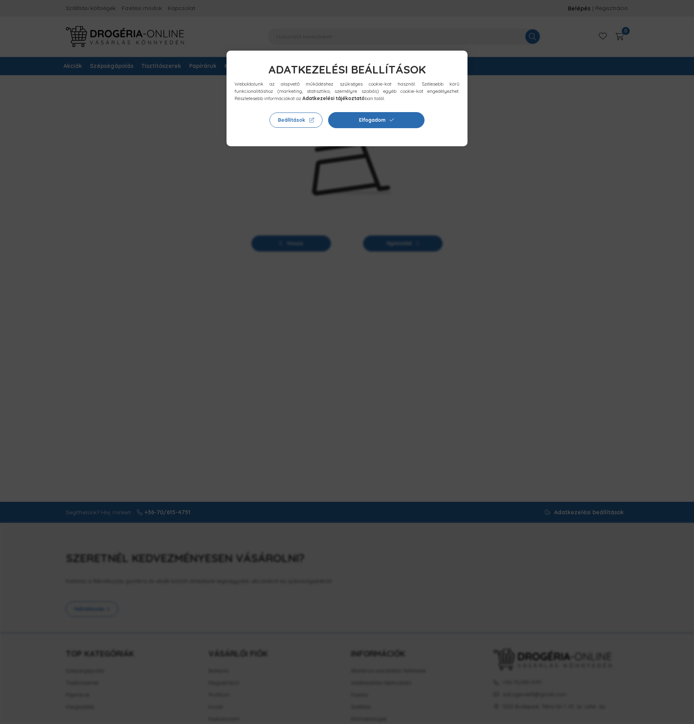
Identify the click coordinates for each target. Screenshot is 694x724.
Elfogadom (372, 120)
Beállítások (291, 120)
